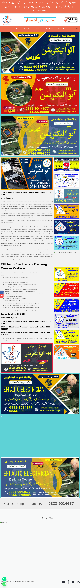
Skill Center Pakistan (34, 238)
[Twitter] (73, 582)
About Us (26, 29)
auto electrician (44, 238)
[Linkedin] (78, 582)
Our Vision (38, 29)
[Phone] (4, 579)
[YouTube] (63, 582)
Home (17, 29)
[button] (30, 29)
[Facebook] (68, 582)
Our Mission (49, 29)
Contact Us (61, 29)
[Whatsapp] (4, 584)
